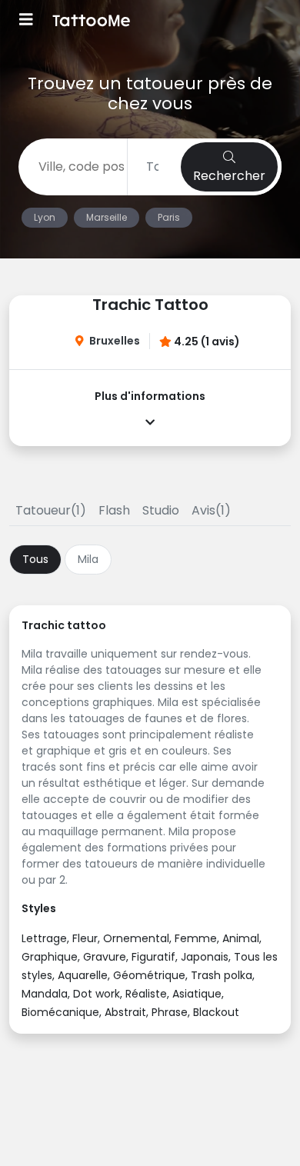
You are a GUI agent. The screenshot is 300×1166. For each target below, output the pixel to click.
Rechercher (229, 176)
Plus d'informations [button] (150, 396)
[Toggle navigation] (26, 21)
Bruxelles (114, 340)
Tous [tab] (35, 559)
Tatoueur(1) (50, 510)
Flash (114, 510)
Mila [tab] (88, 559)
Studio (160, 510)
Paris (169, 217)
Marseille (106, 217)
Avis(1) (211, 510)
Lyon (44, 217)
